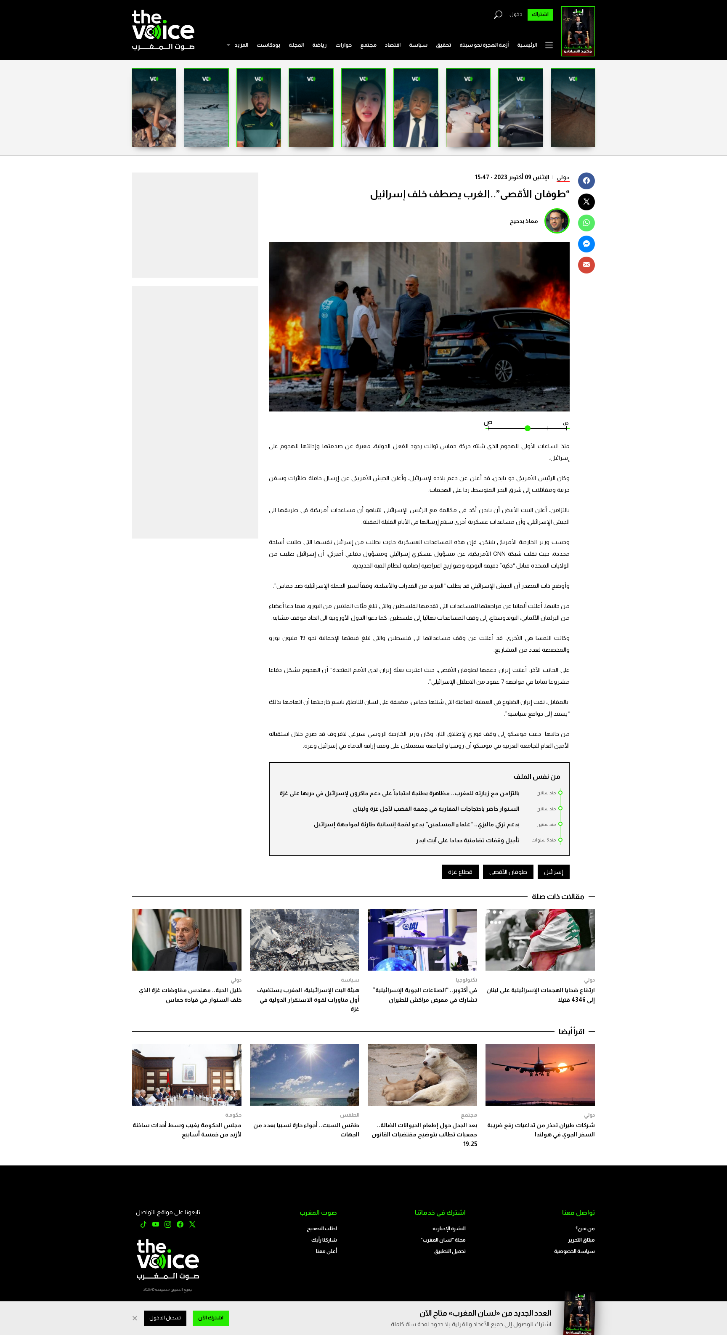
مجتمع (368, 45)
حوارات (343, 45)
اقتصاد (393, 45)
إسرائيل (553, 871)
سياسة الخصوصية (574, 1251)
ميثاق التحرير (581, 1240)
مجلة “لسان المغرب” (443, 1240)
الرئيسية (527, 45)
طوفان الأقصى (508, 871)
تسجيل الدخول (165, 1318)
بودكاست (268, 45)
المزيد (241, 45)
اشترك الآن (210, 1318)
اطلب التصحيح (322, 1228)
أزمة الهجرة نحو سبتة (484, 45)
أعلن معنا (326, 1251)
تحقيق (443, 45)
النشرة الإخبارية (449, 1228)
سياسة (418, 45)
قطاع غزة (460, 871)
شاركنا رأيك (324, 1240)
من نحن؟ (585, 1228)
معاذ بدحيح (523, 221)
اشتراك (540, 14)
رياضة (319, 45)
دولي (563, 177)
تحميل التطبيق (450, 1251)
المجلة (296, 45)
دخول (516, 14)
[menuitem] (527, 45)
